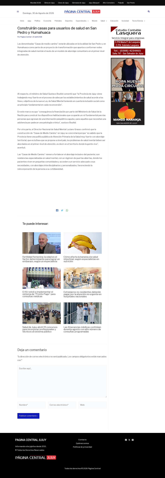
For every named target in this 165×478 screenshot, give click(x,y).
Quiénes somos (82, 443)
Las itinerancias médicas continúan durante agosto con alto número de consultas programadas (82, 329)
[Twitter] (62, 210)
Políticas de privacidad (82, 447)
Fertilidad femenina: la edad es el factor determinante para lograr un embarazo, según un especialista (41, 259)
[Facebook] (57, 210)
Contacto (82, 440)
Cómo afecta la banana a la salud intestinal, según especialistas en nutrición (81, 259)
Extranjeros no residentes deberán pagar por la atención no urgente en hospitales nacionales (82, 294)
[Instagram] (133, 440)
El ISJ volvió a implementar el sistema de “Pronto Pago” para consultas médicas (38, 294)
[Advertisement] (62, 75)
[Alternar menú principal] (17, 11)
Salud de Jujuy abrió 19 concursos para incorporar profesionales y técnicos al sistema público (39, 329)
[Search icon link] (149, 12)
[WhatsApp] (67, 210)
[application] (87, 21)
